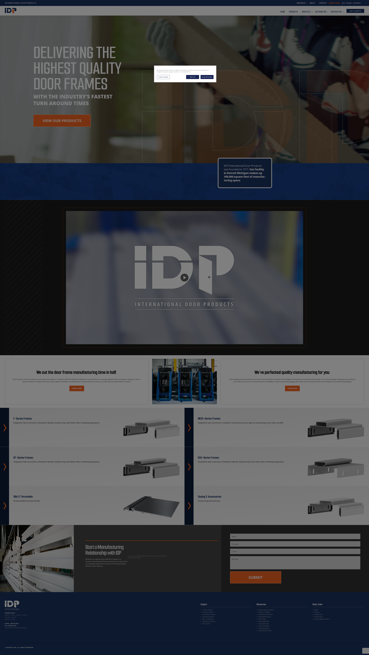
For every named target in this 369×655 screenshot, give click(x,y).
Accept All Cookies (207, 77)
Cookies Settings (163, 77)
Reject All (192, 77)
